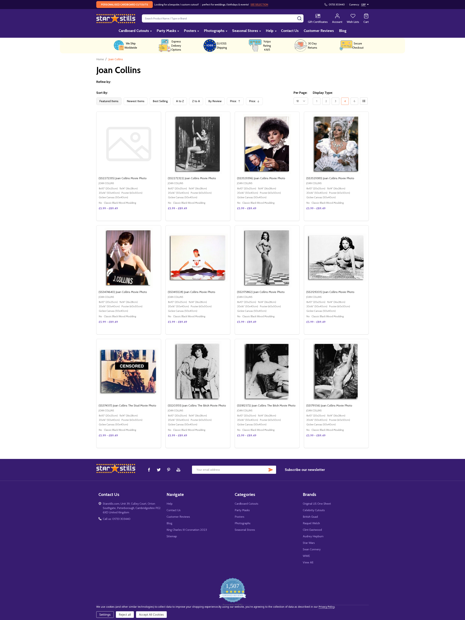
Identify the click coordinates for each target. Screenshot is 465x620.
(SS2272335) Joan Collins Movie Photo (123, 178)
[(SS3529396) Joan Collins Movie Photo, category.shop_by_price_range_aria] (267, 144)
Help (269, 30)
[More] (151, 31)
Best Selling (160, 101)
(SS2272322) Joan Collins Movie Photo (192, 178)
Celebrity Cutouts (314, 510)
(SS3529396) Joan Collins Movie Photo (261, 178)
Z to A (196, 101)
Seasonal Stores (245, 30)
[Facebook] (149, 469)
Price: (236, 102)
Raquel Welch (311, 523)
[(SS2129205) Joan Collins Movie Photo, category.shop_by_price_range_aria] (336, 258)
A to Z (180, 101)
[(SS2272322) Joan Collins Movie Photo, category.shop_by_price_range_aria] (198, 144)
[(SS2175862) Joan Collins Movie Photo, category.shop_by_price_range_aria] (267, 258)
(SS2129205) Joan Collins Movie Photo (330, 292)
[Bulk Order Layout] (364, 101)
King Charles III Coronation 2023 (187, 529)
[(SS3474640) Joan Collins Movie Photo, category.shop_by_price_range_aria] (129, 258)
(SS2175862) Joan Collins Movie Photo (261, 292)
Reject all (125, 615)
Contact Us (290, 30)
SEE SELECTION (259, 4)
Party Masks (166, 30)
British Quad (310, 516)
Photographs (214, 30)
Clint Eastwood (312, 529)
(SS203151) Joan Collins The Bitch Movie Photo (197, 405)
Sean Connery (312, 549)
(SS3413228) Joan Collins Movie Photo (191, 292)
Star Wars (309, 543)
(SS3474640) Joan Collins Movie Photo (123, 292)
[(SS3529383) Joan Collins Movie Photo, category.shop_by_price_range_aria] (336, 144)
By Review (215, 101)
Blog (342, 30)
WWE (306, 556)
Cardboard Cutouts (134, 30)
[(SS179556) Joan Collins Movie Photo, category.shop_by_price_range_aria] (336, 371)
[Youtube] (178, 469)
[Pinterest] (168, 469)
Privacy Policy (326, 606)
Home (100, 59)
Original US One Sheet (317, 503)
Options (202, 219)
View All (308, 562)
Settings (105, 615)
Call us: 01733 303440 (116, 519)
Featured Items (108, 101)
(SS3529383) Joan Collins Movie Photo (330, 178)
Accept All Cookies (151, 615)
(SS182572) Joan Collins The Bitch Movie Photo (266, 405)
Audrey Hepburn (313, 536)
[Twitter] (159, 469)
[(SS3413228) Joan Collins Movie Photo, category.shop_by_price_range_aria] (198, 258)
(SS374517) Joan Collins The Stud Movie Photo (127, 405)
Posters (190, 30)
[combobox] (223, 18)
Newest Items (135, 101)
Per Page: (300, 93)
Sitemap (172, 536)
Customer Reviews (319, 30)
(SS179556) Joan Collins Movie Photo (329, 405)
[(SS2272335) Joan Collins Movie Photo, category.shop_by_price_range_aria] (129, 144)
